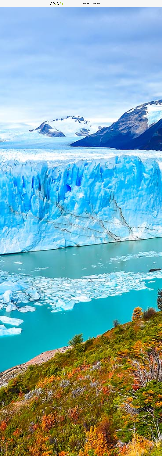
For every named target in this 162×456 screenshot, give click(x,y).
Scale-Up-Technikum (87, 3)
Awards (98, 3)
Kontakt (102, 3)
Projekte (94, 3)
